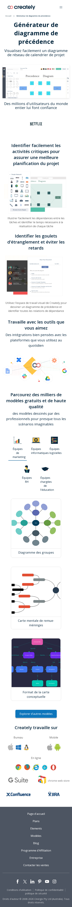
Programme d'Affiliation (36, 850)
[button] (61, 7)
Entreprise (36, 858)
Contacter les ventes (36, 865)
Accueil (8, 16)
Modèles (36, 836)
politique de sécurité (36, 893)
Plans (36, 821)
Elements (36, 828)
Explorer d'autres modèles (36, 714)
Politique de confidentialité (49, 889)
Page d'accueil (36, 814)
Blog (36, 843)
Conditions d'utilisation (19, 889)
